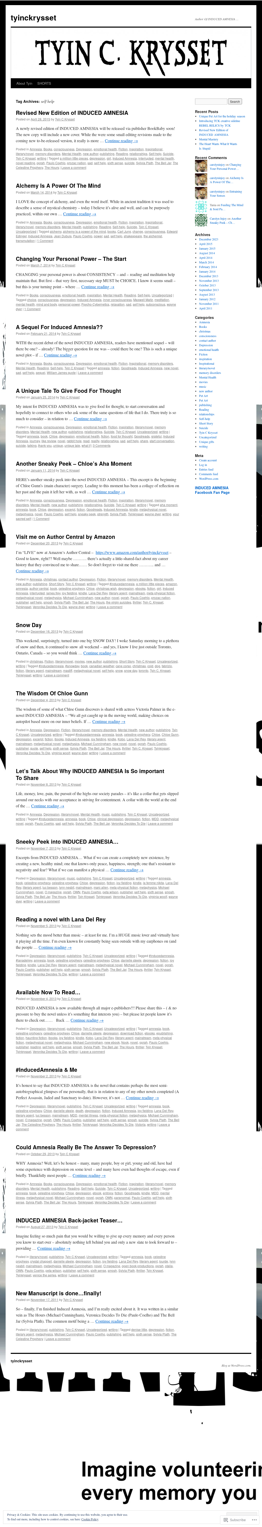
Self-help (155, 153)
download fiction (131, 1033)
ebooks (140, 588)
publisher (22, 602)
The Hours (52, 167)
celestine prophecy (72, 588)
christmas (50, 579)
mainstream (137, 593)
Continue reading (121, 140)
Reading (122, 153)
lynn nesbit (66, 887)
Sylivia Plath (144, 163)
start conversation (162, 441)
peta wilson (110, 892)
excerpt (70, 509)
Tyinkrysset (135, 514)
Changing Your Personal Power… (225, 166)
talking (32, 445)
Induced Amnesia (125, 158)
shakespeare (133, 236)
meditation (162, 299)
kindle (133, 509)
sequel (40, 372)
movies (80, 661)
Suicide (168, 153)
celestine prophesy (65, 882)
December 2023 (208, 239)
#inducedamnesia (122, 584)
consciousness (64, 149)
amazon (171, 584)
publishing (107, 153)
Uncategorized (26, 231)
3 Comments (102, 445)
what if (86, 445)
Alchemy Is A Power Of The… (227, 180)
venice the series (44, 1275)
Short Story (56, 584)
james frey (53, 593)
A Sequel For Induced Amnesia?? (59, 327)
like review (48, 441)
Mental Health (71, 153)
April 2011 (205, 308)
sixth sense (115, 163)
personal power (69, 304)
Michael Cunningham (78, 597)
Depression (84, 149)
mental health (164, 158)
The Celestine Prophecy (38, 1124)
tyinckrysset (33, 17)
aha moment (168, 505)
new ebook (112, 1042)
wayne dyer (153, 514)
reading (35, 1047)
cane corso (123, 666)
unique (58, 445)
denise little (139, 1329)
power (98, 236)
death (79, 1110)
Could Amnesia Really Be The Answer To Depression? (86, 1147)
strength (102, 514)
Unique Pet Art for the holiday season (222, 116)
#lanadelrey (24, 960)
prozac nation (76, 163)
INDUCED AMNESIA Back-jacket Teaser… (69, 1220)
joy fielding (69, 593)
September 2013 (209, 290)
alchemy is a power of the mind (84, 231)
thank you (45, 445)
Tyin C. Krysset (153, 602)
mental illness (88, 1115)
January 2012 (207, 299)
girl (109, 158)
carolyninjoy (217, 164)
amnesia (104, 368)
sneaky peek (87, 514)
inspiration (136, 149)
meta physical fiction (161, 593)
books (111, 231)
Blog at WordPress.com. (236, 1365)
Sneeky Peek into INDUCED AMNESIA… (67, 841)
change (138, 231)
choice (31, 299)
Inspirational (153, 149)
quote (34, 748)
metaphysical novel (152, 509)
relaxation (118, 304)
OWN (76, 892)
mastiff (67, 670)
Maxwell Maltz (143, 299)
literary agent (118, 593)
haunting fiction (36, 1037)
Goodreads (129, 368)
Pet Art (203, 396)
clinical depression (110, 819)
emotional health (105, 149)
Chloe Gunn (170, 734)
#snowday (72, 666)
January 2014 (207, 271)
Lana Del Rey (98, 593)
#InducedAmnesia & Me (46, 1069)
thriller (137, 602)
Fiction (123, 149)
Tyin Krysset (86, 896)
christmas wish (106, 588)
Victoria (140, 1124)
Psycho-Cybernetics (95, 304)
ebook (97, 1193)
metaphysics (24, 514)
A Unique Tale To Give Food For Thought (68, 390)
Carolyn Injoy (218, 218)
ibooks (59, 739)
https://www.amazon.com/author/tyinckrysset (132, 552)
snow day (130, 670)
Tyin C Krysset (65, 119)
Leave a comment (73, 167)
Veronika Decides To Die (50, 607)
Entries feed (206, 469)
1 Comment (45, 240)
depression (97, 158)
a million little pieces (74, 158)
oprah (41, 163)
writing (41, 158)
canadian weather (101, 666)
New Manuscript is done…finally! (58, 1293)
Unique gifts (206, 442)
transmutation (25, 240)
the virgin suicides (118, 602)
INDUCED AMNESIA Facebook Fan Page (212, 490)
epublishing (164, 1033)
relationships (138, 153)
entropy (108, 1193)
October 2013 (207, 285)
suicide (130, 163)
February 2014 (208, 267)
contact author (68, 579)
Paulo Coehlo (56, 163)
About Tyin (24, 83)
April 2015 (205, 244)
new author (90, 153)
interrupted (146, 158)
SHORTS (44, 83)
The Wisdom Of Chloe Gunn (52, 693)
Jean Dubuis (63, 236)
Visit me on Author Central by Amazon (65, 536)
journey (35, 441)
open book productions (138, 1266)
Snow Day (29, 625)
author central (39, 588)
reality (95, 441)
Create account (208, 460)
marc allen (101, 887)
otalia (169, 1266)
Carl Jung (124, 231)
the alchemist (153, 236)
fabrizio (167, 666)
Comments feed (208, 474)
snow (119, 670)
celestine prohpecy (29, 1033)
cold (150, 666)
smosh (48, 602)
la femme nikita (153, 882)
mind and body (46, 304)
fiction (115, 368)
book (44, 436)
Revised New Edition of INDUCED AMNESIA (72, 112)
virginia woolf (61, 753)
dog (157, 666)
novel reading (25, 163)
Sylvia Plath (118, 514)
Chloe (53, 436)
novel (61, 441)
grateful (156, 436)
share (144, 441)
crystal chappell (41, 1261)
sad (90, 163)
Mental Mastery (208, 139)
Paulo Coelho (95, 1334)
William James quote (61, 372)
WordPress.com (208, 478)
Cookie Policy (90, 1519)
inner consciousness (117, 299)
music (106, 814)
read (86, 441)
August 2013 (207, 294)
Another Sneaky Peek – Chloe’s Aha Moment (74, 463)
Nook (125, 1042)
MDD (155, 819)
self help (100, 163)
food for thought (122, 436)
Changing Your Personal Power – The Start (71, 258)
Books (47, 149)
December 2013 (208, 276)
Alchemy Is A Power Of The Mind (58, 185)
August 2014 (207, 253)
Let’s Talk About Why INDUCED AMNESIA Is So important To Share (90, 774)
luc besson (50, 887)
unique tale (72, 445)
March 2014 (206, 262)
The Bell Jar (163, 163)
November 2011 (209, 304)
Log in (203, 465)
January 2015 (207, 248)
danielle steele (131, 960)
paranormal (122, 1197)
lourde (163, 1261)
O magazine (53, 892)
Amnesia (36, 149)
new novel (171, 368)
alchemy (55, 231)
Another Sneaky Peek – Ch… (225, 220)
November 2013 (209, 280)
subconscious (155, 304)
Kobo (121, 739)
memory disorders (47, 153)
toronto (143, 670)
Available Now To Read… (48, 992)
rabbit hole (74, 441)
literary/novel (25, 153)
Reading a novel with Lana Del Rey (61, 919)
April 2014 (205, 257)
